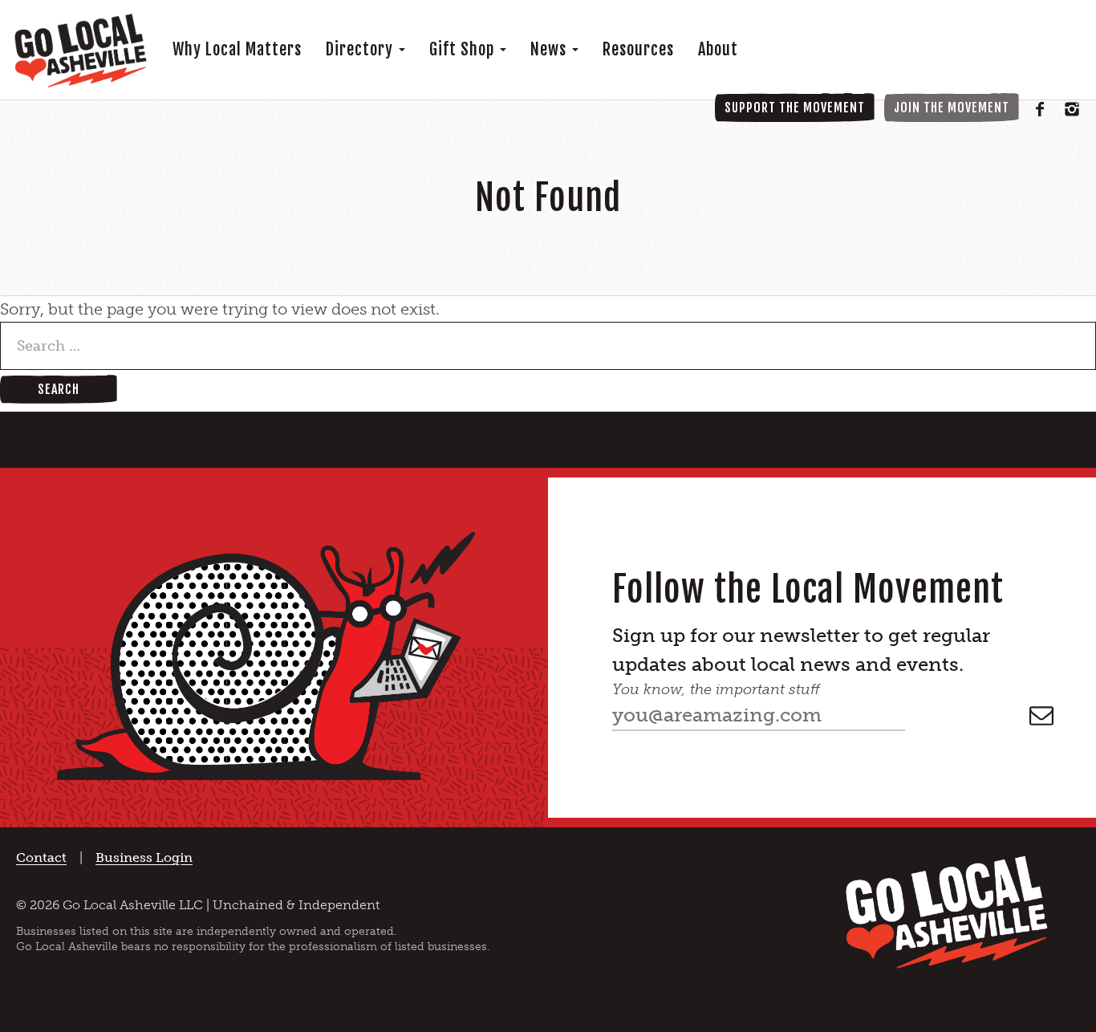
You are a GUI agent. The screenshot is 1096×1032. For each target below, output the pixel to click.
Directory (361, 49)
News (550, 49)
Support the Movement (795, 108)
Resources (638, 49)
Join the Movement (951, 108)
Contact (41, 857)
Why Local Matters (237, 49)
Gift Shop (463, 49)
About (718, 49)
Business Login (144, 857)
